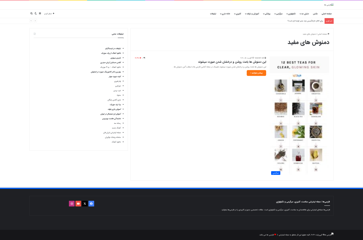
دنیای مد (305, 13)
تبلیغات (213, 13)
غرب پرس (117, 90)
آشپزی (238, 13)
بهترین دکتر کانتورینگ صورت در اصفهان (106, 71)
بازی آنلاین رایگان (114, 99)
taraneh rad (259, 58)
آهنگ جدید (116, 127)
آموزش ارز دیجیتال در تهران (111, 113)
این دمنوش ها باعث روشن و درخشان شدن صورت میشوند (232, 62)
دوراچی (118, 85)
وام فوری (117, 81)
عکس (315, 13)
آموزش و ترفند (253, 13)
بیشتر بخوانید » (256, 72)
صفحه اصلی (327, 13)
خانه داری (226, 13)
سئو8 (119, 95)
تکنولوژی (292, 13)
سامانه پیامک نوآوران (113, 137)
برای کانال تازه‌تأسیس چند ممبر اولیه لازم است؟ (305, 20)
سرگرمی (279, 13)
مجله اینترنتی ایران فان (112, 132)
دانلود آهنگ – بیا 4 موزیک (110, 67)
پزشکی (267, 13)
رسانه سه (117, 123)
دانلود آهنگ (116, 141)
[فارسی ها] (329, 4)
